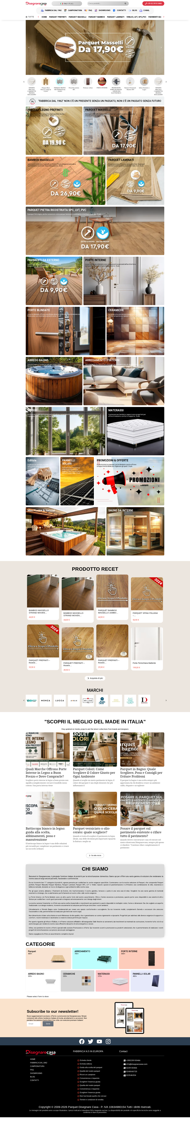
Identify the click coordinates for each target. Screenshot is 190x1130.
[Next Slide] (161, 47)
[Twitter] (90, 1041)
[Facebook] (82, 1041)
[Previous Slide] (29, 47)
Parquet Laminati (115, 17)
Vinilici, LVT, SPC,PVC (136, 17)
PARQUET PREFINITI (58, 17)
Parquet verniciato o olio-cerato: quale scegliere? (91, 830)
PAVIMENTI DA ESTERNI (158, 17)
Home (44, 17)
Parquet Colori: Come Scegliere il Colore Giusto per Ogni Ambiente (94, 772)
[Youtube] (99, 1041)
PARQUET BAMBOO (97, 17)
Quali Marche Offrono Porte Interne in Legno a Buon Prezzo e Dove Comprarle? (46, 772)
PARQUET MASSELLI (77, 17)
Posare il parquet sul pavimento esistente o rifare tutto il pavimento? (140, 832)
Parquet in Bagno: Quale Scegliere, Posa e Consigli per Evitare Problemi (141, 772)
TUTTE (31, 17)
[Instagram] (108, 1041)
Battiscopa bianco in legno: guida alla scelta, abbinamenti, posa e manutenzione (45, 834)
